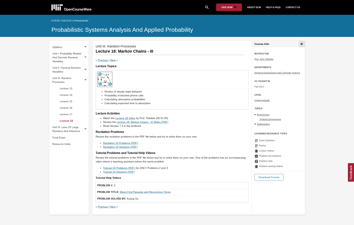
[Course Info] (302, 44)
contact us (293, 7)
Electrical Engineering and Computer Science (277, 73)
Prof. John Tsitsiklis (263, 59)
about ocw (254, 7)
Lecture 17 (66, 114)
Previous (103, 60)
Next (113, 60)
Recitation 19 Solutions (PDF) (120, 146)
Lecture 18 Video (125, 118)
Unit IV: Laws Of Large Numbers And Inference (66, 129)
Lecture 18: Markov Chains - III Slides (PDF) (142, 122)
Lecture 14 (66, 94)
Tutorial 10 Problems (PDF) (119, 167)
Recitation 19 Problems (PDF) (120, 143)
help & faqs (273, 7)
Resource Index (61, 143)
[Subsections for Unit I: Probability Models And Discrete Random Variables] (85, 57)
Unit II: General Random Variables (66, 69)
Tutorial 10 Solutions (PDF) (119, 171)
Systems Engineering (270, 119)
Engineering (263, 115)
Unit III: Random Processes (61, 80)
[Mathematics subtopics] (255, 124)
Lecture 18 (66, 120)
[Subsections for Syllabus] (85, 47)
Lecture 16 (66, 107)
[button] (268, 177)
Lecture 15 (66, 101)
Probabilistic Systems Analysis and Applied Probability (122, 29)
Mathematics (263, 124)
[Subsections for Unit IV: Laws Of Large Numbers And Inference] (85, 129)
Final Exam (58, 137)
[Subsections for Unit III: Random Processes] (85, 80)
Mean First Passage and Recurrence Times (145, 191)
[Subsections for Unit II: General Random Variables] (85, 69)
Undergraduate (262, 100)
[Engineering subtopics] (255, 114)
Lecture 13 (66, 88)
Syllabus (57, 47)
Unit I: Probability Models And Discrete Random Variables (66, 57)
